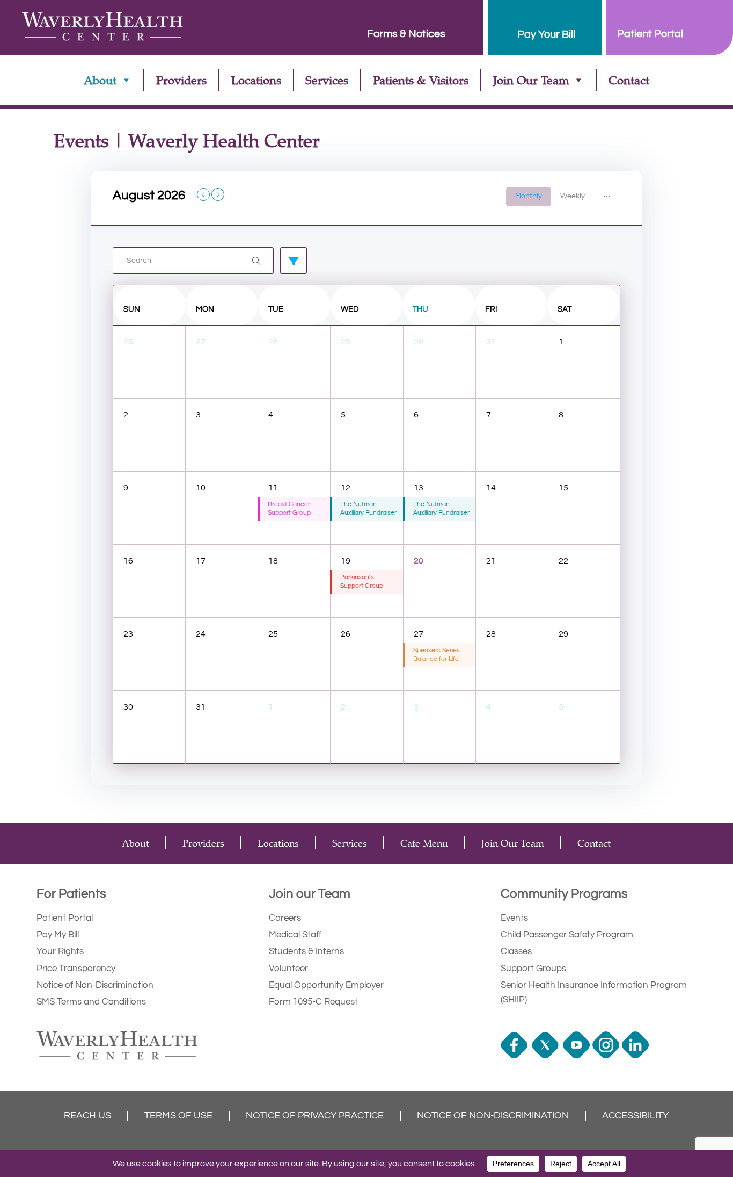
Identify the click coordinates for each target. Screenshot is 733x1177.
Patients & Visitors (420, 80)
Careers (285, 918)
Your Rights (60, 951)
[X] (546, 1055)
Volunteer (288, 968)
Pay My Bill (57, 935)
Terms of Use (178, 1116)
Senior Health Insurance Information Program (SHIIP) (594, 992)
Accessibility (635, 1116)
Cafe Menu (424, 842)
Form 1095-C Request (313, 1002)
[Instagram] (607, 1055)
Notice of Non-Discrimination (94, 985)
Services (326, 80)
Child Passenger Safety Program (567, 935)
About (100, 80)
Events (514, 918)
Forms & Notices (406, 33)
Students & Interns (306, 951)
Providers (181, 80)
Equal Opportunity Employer (326, 985)
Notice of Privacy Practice (315, 1116)
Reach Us (87, 1116)
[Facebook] (515, 1055)
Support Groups (533, 968)
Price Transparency (75, 968)
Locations (256, 80)
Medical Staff (295, 935)
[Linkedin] (636, 1055)
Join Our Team (531, 80)
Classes (516, 951)
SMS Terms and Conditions (91, 1002)
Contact (629, 80)
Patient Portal (64, 918)
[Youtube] (577, 1055)
